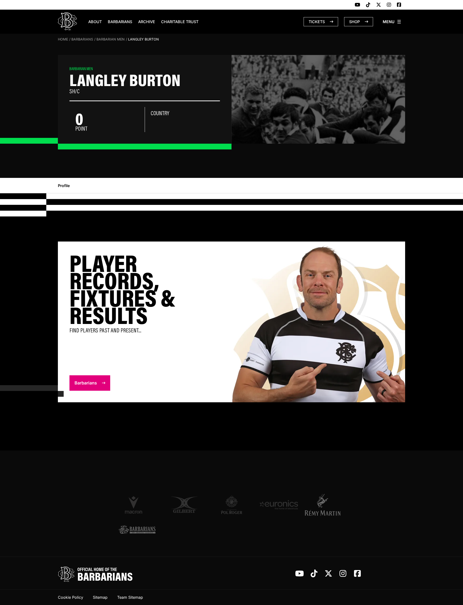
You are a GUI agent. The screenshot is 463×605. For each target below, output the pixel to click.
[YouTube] (357, 5)
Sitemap (100, 597)
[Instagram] (389, 5)
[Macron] (137, 505)
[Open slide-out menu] (392, 22)
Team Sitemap (130, 597)
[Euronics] (279, 504)
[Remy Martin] (326, 505)
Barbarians (120, 21)
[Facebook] (399, 5)
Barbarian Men (110, 39)
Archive (146, 21)
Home (63, 39)
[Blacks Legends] (137, 530)
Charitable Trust (179, 21)
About (95, 21)
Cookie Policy (70, 597)
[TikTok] (368, 5)
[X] (378, 5)
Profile (64, 185)
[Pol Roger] (231, 504)
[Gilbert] (184, 504)
